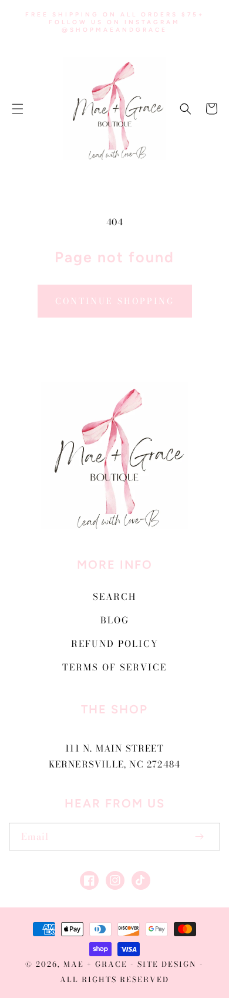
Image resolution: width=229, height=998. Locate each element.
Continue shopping (114, 301)
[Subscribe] (199, 836)
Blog (114, 620)
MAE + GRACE (96, 964)
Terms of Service (114, 667)
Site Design (167, 964)
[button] (18, 109)
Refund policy (115, 643)
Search (114, 596)
